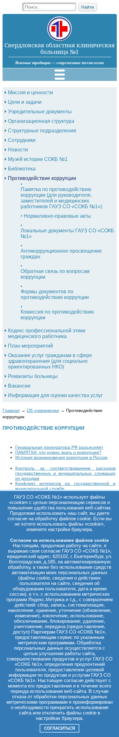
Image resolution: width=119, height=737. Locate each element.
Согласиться (59, 728)
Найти (87, 7)
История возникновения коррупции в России (61, 457)
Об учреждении (43, 410)
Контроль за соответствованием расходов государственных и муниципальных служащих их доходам (65, 473)
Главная (11, 410)
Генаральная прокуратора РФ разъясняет (59, 447)
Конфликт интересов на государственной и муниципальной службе (65, 486)
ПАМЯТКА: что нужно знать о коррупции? (58, 452)
